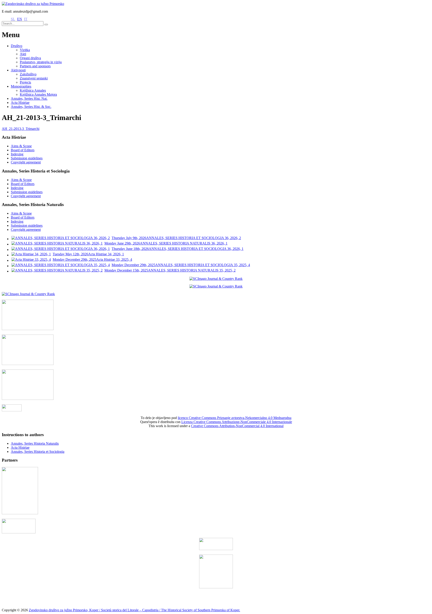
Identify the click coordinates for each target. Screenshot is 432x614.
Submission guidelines (27, 158)
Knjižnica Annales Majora (38, 94)
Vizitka (25, 50)
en (19, 19)
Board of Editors (22, 150)
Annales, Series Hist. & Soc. (31, 107)
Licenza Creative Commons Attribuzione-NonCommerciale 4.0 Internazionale (236, 422)
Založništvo (28, 74)
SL (13, 19)
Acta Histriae (20, 102)
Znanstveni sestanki (34, 78)
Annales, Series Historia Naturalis (35, 443)
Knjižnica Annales (33, 90)
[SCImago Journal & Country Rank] (216, 279)
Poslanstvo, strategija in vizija (41, 62)
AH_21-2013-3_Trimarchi (20, 129)
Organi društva (30, 58)
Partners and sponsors (35, 66)
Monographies (21, 86)
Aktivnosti (18, 70)
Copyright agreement (26, 162)
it (25, 19)
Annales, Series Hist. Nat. (29, 98)
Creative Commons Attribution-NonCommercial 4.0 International (237, 426)
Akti (23, 54)
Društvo (16, 46)
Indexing (17, 154)
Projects (25, 82)
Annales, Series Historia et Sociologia (37, 451)
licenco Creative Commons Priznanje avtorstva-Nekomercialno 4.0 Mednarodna (234, 418)
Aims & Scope (21, 146)
